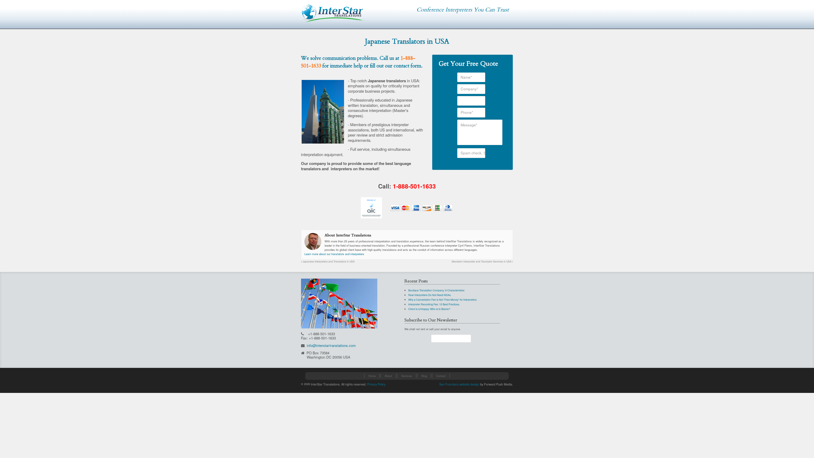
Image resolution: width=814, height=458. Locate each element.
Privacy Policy (376, 384)
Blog (424, 376)
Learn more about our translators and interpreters (334, 254)
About (388, 376)
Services (406, 376)
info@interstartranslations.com (331, 345)
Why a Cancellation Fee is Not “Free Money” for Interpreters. (442, 299)
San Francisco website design (459, 384)
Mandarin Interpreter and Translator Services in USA (482, 261)
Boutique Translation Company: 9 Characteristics (436, 290)
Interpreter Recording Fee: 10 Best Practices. (434, 304)
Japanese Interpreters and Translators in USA (328, 261)
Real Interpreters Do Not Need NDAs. (429, 295)
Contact (441, 376)
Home (372, 376)
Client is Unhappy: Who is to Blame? (429, 309)
